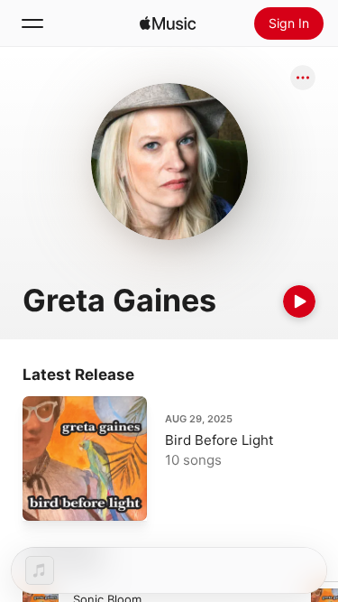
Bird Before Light (219, 440)
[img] (168, 23)
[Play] (299, 301)
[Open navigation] (32, 23)
